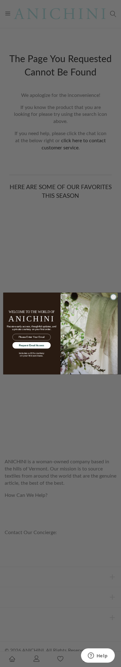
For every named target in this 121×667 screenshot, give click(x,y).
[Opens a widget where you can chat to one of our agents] (98, 656)
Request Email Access (31, 345)
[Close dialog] (113, 297)
